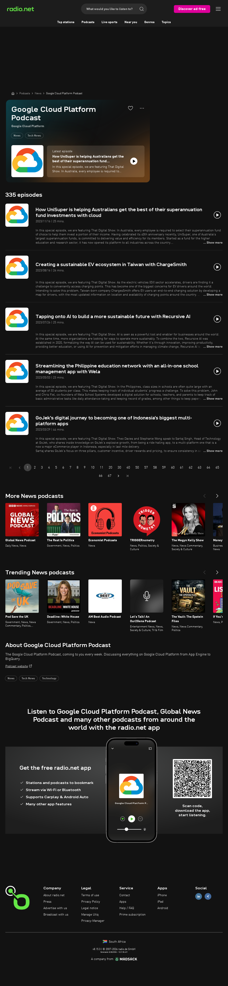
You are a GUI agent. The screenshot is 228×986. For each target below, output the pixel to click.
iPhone (162, 895)
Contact (124, 895)
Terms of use (90, 895)
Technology (49, 678)
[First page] (10, 467)
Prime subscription (132, 914)
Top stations (65, 22)
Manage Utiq (90, 914)
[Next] (217, 494)
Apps (122, 901)
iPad (160, 901)
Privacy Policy (90, 901)
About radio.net (54, 895)
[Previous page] (19, 467)
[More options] (142, 108)
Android (162, 908)
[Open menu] (218, 9)
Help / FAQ (126, 908)
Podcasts (87, 22)
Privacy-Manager (92, 920)
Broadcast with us (55, 914)
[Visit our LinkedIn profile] (198, 896)
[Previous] (204, 494)
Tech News (34, 135)
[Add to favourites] (130, 108)
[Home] (13, 93)
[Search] (141, 9)
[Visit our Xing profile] (208, 896)
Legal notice (89, 908)
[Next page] (118, 475)
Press (47, 901)
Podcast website (16, 666)
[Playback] (133, 161)
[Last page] (127, 475)
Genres (149, 22)
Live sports (109, 22)
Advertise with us (55, 908)
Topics (166, 22)
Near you (130, 22)
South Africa (117, 941)
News (17, 135)
